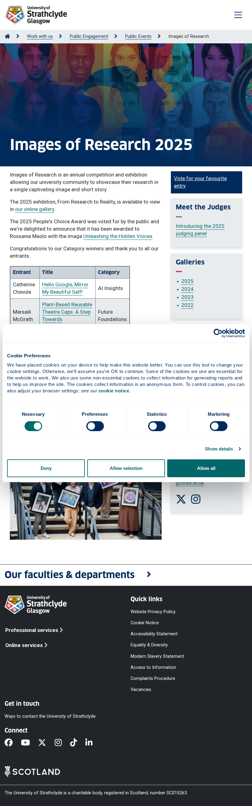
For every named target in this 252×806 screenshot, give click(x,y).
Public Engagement (89, 36)
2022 (187, 305)
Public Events (138, 36)
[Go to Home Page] (7, 36)
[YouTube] (29, 743)
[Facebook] (13, 743)
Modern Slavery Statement (157, 656)
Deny (46, 468)
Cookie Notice (145, 622)
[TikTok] (77, 743)
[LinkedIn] (93, 743)
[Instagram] (62, 743)
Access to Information (153, 667)
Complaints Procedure (153, 678)
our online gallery (34, 209)
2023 (187, 297)
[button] (126, 575)
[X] (46, 743)
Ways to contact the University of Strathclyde (50, 716)
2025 (187, 281)
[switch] (95, 426)
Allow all (206, 468)
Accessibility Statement (154, 634)
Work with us (40, 36)
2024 (187, 289)
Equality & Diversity (149, 645)
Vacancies (141, 689)
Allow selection (126, 468)
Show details (219, 448)
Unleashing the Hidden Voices (117, 236)
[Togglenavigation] (238, 15)
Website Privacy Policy (153, 611)
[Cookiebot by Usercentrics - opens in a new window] (218, 333)
